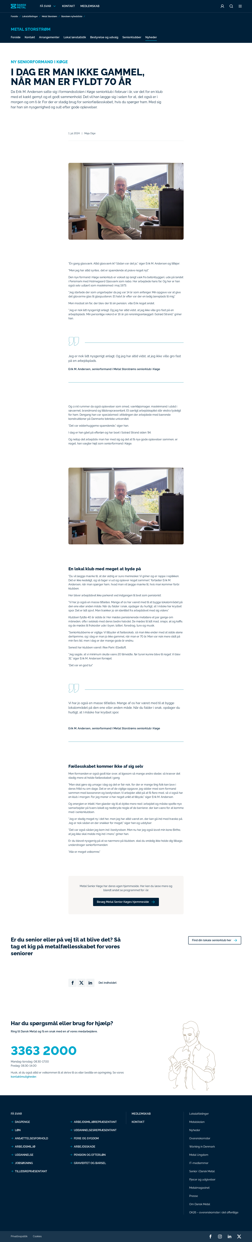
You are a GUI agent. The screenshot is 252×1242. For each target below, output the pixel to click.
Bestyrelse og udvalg (104, 37)
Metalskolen (197, 1122)
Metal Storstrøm (49, 16)
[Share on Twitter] (81, 983)
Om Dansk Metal (199, 1204)
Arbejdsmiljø (25, 1146)
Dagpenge (22, 1122)
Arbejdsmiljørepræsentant (95, 1122)
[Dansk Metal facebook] (210, 1236)
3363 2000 (44, 1051)
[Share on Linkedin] (90, 983)
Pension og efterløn (90, 1154)
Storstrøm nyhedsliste (71, 16)
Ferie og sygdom (86, 1138)
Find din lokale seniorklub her (211, 940)
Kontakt (68, 6)
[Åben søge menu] (231, 6)
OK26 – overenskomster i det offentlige (213, 1212)
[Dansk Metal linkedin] (229, 1236)
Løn (18, 1130)
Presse (193, 1196)
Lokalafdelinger (30, 16)
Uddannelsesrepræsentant (95, 1130)
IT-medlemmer (198, 1163)
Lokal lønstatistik (75, 37)
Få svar (16, 1113)
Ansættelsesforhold (31, 1138)
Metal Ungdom (198, 1154)
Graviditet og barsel (90, 1163)
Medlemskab (89, 6)
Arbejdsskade (84, 1146)
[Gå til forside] (18, 6)
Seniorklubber (131, 37)
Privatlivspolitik (19, 1236)
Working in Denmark (202, 1146)
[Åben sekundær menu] (240, 6)
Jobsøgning (24, 1163)
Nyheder (151, 37)
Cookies (37, 1236)
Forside (14, 16)
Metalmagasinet (199, 1187)
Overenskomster (199, 1138)
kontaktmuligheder (23, 1076)
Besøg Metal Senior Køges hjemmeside (123, 901)
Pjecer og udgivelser (202, 1179)
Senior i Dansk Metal (202, 1171)
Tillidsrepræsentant (31, 1171)
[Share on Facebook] (72, 983)
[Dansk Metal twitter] (239, 1236)
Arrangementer (49, 37)
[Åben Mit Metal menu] (222, 6)
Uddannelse (24, 1154)
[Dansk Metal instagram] (220, 1236)
